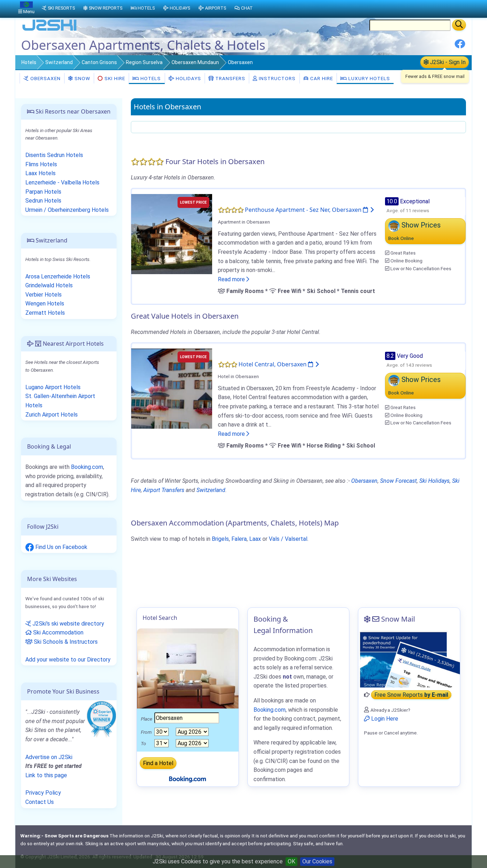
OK (291, 861)
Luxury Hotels (368, 78)
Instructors (276, 78)
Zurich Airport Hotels (51, 414)
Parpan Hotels (43, 191)
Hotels (28, 62)
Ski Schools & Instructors (65, 641)
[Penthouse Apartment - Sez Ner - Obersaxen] (171, 233)
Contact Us (39, 802)
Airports (215, 8)
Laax (255, 538)
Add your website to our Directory (68, 659)
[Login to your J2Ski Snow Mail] (409, 659)
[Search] (459, 25)
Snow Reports (105, 8)
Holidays (187, 78)
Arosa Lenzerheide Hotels (57, 276)
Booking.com (87, 467)
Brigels (220, 538)
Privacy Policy (43, 792)
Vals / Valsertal (288, 538)
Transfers (229, 78)
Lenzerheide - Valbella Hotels (62, 182)
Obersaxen (45, 78)
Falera (239, 538)
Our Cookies (317, 861)
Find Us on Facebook (60, 547)
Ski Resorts (61, 8)
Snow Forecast (398, 480)
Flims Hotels (41, 164)
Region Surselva (144, 62)
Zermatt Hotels (45, 312)
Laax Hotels (40, 173)
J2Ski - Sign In (447, 62)
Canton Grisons (99, 62)
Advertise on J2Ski (48, 757)
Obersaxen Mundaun (195, 62)
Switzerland (59, 62)
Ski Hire (114, 78)
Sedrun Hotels (43, 200)
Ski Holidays (434, 480)
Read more (232, 279)
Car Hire (321, 78)
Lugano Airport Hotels (53, 387)
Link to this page (46, 775)
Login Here (384, 718)
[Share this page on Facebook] (460, 46)
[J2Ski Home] (49, 30)
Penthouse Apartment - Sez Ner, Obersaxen (304, 210)
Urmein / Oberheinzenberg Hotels (67, 209)
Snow (81, 78)
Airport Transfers (163, 490)
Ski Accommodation (57, 632)
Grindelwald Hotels (49, 285)
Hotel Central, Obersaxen (273, 364)
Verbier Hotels (43, 294)
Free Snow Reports (411, 694)
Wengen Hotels (44, 303)
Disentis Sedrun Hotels (54, 155)
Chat (247, 8)
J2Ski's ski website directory (67, 623)
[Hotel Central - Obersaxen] (171, 388)
